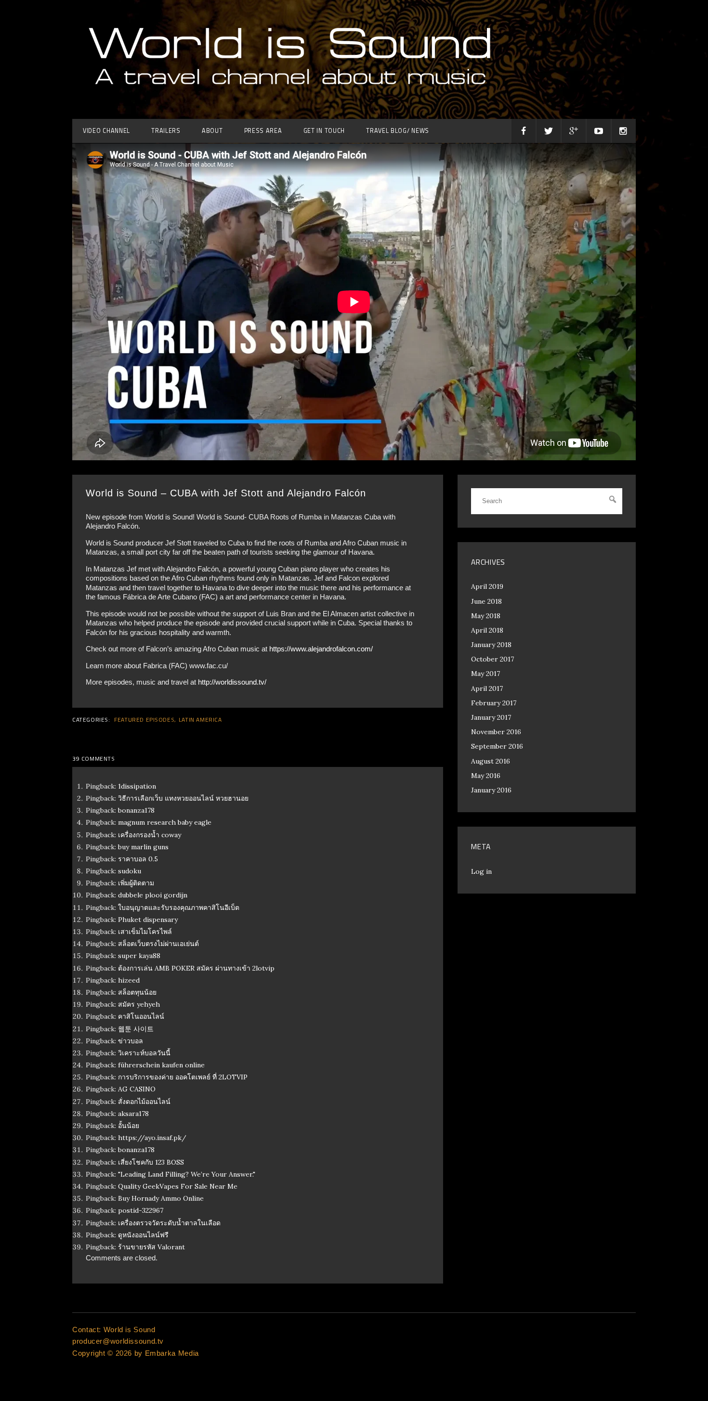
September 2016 (497, 746)
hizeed (129, 980)
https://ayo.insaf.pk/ (152, 1137)
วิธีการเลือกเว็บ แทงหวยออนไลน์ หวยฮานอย (183, 798)
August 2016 (490, 761)
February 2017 (493, 703)
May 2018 (485, 615)
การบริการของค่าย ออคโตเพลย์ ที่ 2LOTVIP (183, 1077)
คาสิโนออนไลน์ (141, 1016)
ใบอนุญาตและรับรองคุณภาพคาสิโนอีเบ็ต (178, 907)
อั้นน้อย (128, 1125)
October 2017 (492, 659)
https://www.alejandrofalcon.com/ (321, 649)
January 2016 (491, 790)
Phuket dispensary (148, 919)
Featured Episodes (144, 719)
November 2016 (496, 731)
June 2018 (486, 601)
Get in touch (324, 130)
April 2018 (487, 630)
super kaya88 (139, 955)
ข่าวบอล (130, 1041)
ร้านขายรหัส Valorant (151, 1247)
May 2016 (485, 775)
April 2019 (487, 586)
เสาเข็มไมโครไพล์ (145, 931)
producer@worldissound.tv (118, 1341)
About (212, 130)
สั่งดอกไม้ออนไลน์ (144, 1101)
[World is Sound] (289, 98)
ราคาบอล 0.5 (138, 859)
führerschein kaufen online (161, 1065)
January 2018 (491, 644)
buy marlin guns (143, 847)
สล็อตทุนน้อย (137, 992)
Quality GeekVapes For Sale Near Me (177, 1186)
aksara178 (133, 1113)
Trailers (166, 130)
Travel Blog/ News (397, 130)
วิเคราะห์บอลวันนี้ (144, 1053)
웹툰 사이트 (136, 1029)
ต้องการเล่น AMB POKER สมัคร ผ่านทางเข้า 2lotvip (196, 968)
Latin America (200, 719)
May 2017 (485, 673)
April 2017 (487, 688)
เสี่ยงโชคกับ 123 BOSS (151, 1162)
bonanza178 (136, 810)
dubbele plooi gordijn (152, 895)
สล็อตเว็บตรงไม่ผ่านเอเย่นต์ (158, 943)
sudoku (129, 871)
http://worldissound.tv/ (232, 682)
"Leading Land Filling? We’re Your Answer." (186, 1174)
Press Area (263, 130)
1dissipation (137, 786)
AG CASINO (137, 1089)
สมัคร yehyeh (139, 1004)
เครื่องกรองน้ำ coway (149, 834)
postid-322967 (140, 1210)
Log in (481, 871)
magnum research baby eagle (164, 822)
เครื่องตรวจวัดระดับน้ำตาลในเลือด (169, 1223)
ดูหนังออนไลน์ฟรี (143, 1235)
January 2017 (491, 717)
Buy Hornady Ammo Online (161, 1198)
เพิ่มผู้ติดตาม (136, 883)
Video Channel (106, 130)
